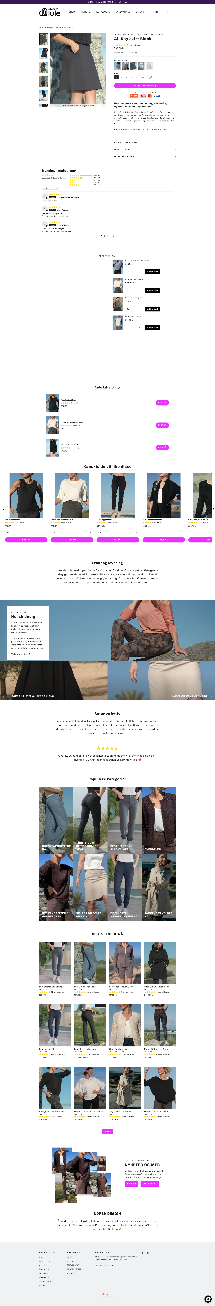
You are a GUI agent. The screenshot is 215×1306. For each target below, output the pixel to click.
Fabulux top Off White (133, 316)
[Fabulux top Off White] (118, 323)
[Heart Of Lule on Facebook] (142, 1252)
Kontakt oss (44, 1269)
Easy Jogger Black (104, 520)
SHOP (72, 12)
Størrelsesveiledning (126, 142)
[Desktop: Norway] (157, 11)
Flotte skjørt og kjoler (52, 28)
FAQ (41, 1257)
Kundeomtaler (45, 1277)
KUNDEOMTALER (122, 12)
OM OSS (140, 12)
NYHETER (86, 12)
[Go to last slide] (3, 509)
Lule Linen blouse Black (152, 520)
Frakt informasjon (124, 156)
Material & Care (123, 149)
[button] (120, 45)
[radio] (117, 66)
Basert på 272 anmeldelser (53, 178)
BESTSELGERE (103, 12)
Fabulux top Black (68, 400)
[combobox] (107, 1294)
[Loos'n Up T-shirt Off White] (118, 285)
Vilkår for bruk (45, 1281)
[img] (54, 194)
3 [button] (107, 236)
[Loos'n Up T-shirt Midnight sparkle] (118, 267)
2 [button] (104, 236)
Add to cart (152, 272)
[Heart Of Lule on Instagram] (147, 1252)
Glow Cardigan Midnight (198, 520)
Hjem (41, 28)
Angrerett (43, 1285)
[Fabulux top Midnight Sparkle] (118, 304)
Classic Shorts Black (69, 445)
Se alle (107, 1131)
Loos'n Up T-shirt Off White (134, 279)
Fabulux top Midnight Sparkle (135, 298)
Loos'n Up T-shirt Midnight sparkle (137, 260)
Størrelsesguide (45, 1273)
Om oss (42, 1265)
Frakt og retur (45, 1261)
